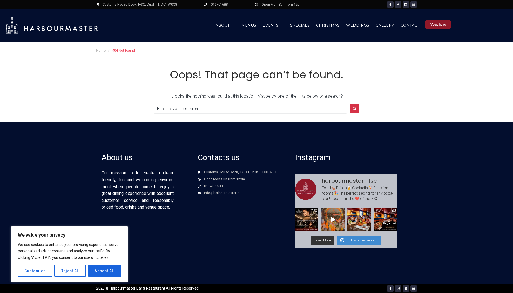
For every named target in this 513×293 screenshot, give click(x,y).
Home (101, 50)
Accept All (105, 271)
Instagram (313, 157)
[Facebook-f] (390, 4)
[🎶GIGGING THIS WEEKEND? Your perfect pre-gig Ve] (359, 219)
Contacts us (219, 157)
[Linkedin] (406, 4)
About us (117, 157)
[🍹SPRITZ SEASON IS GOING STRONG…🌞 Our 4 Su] (333, 219)
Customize (35, 271)
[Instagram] (398, 4)
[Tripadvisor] (413, 4)
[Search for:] (250, 109)
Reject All (70, 271)
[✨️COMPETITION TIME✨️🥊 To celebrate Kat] (306, 219)
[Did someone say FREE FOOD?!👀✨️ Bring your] (385, 219)
